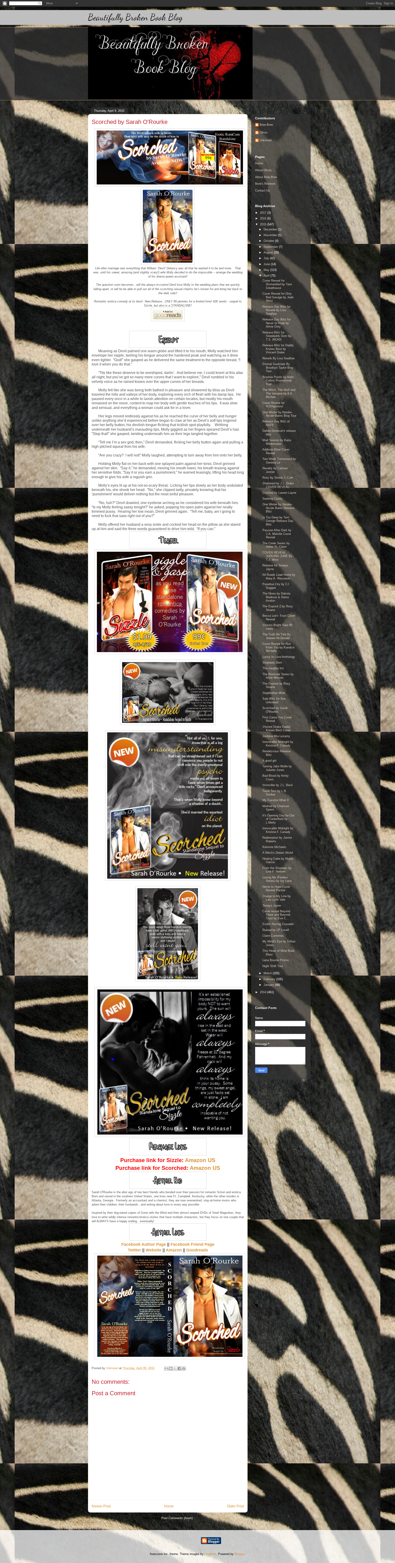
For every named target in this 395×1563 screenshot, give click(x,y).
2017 (263, 212)
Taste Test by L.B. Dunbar (274, 792)
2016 (263, 218)
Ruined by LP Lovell (275, 930)
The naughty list (273, 668)
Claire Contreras (273, 935)
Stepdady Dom (272, 662)
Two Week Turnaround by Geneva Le (279, 460)
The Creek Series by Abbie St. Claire (276, 545)
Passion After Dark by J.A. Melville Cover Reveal (276, 533)
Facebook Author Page (143, 1244)
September (271, 246)
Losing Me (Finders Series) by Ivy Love (277, 879)
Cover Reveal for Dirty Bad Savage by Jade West (278, 297)
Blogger (239, 1554)
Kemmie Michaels (274, 847)
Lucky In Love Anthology (278, 657)
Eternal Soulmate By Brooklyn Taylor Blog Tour (277, 367)
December (271, 229)
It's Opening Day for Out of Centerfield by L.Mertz (278, 819)
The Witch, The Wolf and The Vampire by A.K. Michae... (278, 393)
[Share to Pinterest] (183, 1368)
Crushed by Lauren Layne (279, 492)
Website (153, 1250)
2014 (263, 992)
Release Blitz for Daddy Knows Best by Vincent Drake (278, 349)
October (269, 241)
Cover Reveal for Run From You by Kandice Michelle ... (278, 647)
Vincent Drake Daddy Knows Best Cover (276, 728)
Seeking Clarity (272, 498)
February (270, 979)
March (268, 973)
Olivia (263, 132)
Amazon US (200, 1160)
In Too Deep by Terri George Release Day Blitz (277, 521)
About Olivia (263, 170)
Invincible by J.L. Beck (277, 785)
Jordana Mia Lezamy (276, 736)
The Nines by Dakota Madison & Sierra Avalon (276, 597)
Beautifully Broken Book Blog (135, 17)
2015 (263, 224)
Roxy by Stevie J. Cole (277, 477)
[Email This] (166, 1368)
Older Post (235, 1506)
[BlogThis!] (170, 1368)
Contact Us (262, 190)
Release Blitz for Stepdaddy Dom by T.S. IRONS (276, 336)
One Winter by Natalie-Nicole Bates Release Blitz (278, 508)
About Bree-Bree (266, 177)
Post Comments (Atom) (177, 1518)
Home (169, 1506)
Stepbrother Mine (273, 693)
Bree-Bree (266, 124)
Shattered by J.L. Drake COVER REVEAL (278, 485)
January (269, 985)
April (267, 275)
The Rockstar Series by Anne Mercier (278, 676)
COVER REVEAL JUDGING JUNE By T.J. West (277, 556)
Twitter (134, 1250)
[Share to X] (175, 1368)
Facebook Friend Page (192, 1244)
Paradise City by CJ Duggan (275, 585)
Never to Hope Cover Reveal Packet (276, 888)
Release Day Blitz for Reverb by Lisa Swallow (276, 310)
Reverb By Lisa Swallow (278, 358)
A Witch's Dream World (277, 852)
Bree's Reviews (265, 183)
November (271, 235)
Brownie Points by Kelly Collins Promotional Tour (278, 380)
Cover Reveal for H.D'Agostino (273, 404)
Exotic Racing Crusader (278, 924)
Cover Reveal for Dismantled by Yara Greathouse (277, 284)
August (269, 252)
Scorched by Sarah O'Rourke (275, 709)
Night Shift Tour (272, 966)
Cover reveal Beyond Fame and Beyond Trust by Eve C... (276, 915)
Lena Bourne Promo (275, 960)
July (267, 258)
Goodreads (197, 1250)
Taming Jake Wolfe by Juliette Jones (277, 768)
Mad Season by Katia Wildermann (276, 441)
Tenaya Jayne (271, 905)
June (267, 264)
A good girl (269, 760)
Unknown (266, 140)
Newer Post (101, 1506)
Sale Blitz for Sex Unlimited (274, 700)
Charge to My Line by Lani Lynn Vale (276, 898)
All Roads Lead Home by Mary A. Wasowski (278, 576)
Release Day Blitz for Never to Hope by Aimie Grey (276, 323)
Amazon (174, 1250)
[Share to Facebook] (179, 1368)
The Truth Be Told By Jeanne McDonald (276, 636)
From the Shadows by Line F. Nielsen (276, 869)
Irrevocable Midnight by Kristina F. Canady (277, 743)
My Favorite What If (275, 800)
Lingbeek (210, 1554)
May (267, 270)
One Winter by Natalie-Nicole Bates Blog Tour (279, 414)
